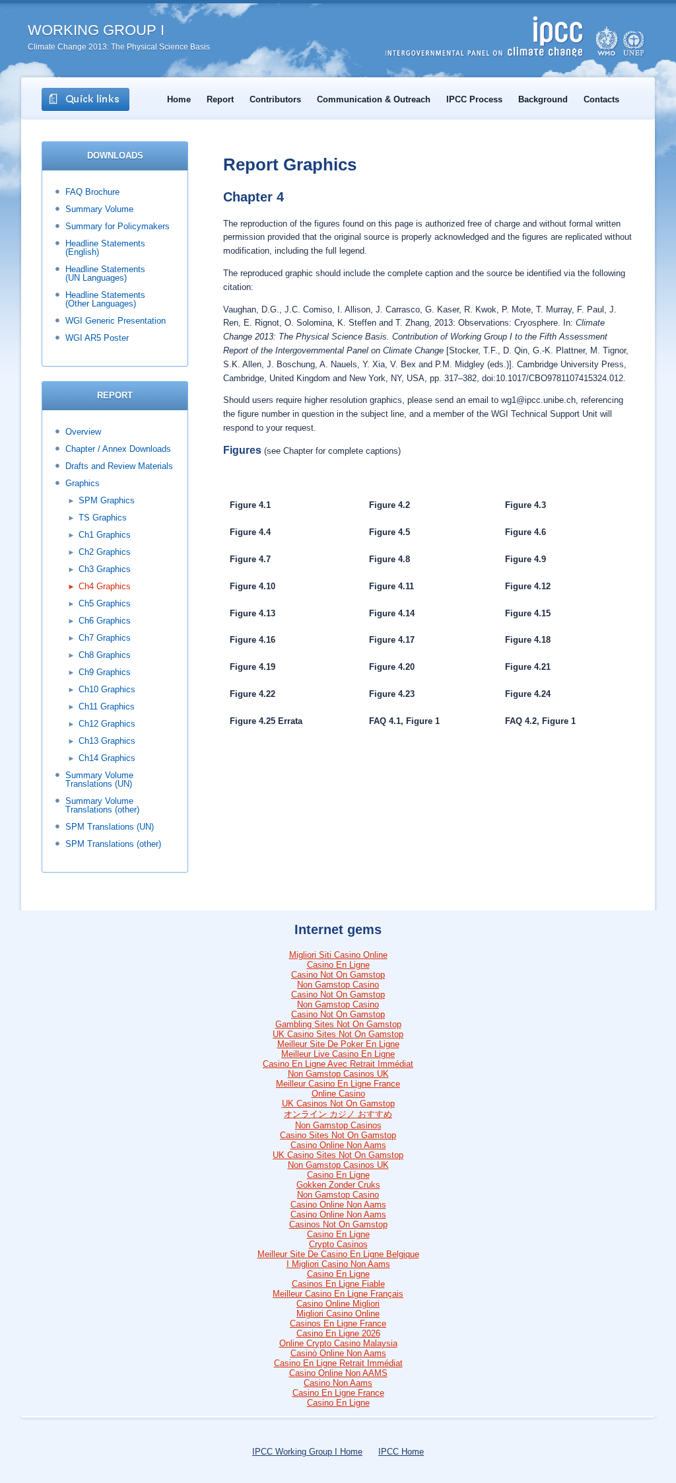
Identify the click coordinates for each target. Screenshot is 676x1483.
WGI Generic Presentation (115, 320)
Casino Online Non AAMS (338, 1373)
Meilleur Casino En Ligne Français (338, 1294)
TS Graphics (103, 517)
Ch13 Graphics (107, 741)
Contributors (275, 99)
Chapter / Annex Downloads (118, 449)
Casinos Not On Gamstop (338, 1224)
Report (220, 99)
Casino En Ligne (338, 965)
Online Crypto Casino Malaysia (338, 1343)
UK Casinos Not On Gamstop (338, 1103)
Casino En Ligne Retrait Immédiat (338, 1363)
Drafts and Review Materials (119, 466)
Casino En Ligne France (338, 1393)
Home (179, 99)
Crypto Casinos (338, 1244)
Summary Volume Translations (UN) (99, 779)
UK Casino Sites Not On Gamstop (338, 1034)
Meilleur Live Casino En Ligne (338, 1054)
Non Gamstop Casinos (338, 1125)
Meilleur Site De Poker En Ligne (338, 1044)
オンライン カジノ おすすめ (338, 1114)
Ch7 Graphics (105, 637)
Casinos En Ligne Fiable (338, 1284)
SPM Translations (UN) (109, 826)
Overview (83, 431)
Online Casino (338, 1094)
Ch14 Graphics (107, 758)
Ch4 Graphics (105, 586)
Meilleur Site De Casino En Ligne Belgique (338, 1254)
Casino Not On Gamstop (338, 975)
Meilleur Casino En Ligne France (338, 1084)
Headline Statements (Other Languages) (105, 299)
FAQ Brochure (92, 192)
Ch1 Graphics (105, 534)
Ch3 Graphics (105, 569)
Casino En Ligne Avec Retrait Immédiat (338, 1064)
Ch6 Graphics (105, 620)
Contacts (601, 99)
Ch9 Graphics (105, 672)
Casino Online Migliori (338, 1304)
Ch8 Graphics (105, 655)
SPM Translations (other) (113, 844)
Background (543, 99)
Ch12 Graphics (107, 723)
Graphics (82, 483)
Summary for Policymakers (117, 226)
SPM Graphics (107, 500)
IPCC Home (401, 1452)
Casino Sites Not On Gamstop (338, 1135)
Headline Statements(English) (105, 247)
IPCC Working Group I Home (307, 1452)
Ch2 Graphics (105, 552)
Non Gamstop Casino (338, 985)
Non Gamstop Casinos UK (338, 1074)
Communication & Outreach (373, 99)
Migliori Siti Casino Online (338, 955)
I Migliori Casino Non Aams (338, 1264)
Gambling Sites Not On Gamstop (338, 1024)
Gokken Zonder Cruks (338, 1185)
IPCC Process (474, 99)
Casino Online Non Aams (338, 1145)
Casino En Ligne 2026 (338, 1333)
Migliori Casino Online (338, 1314)
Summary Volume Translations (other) (102, 805)
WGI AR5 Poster (97, 338)
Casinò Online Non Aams (338, 1353)
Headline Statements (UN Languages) (105, 273)
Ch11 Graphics (107, 706)
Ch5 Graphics (105, 603)
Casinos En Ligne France (338, 1323)
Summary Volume (99, 209)
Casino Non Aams (338, 1383)
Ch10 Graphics (107, 689)
